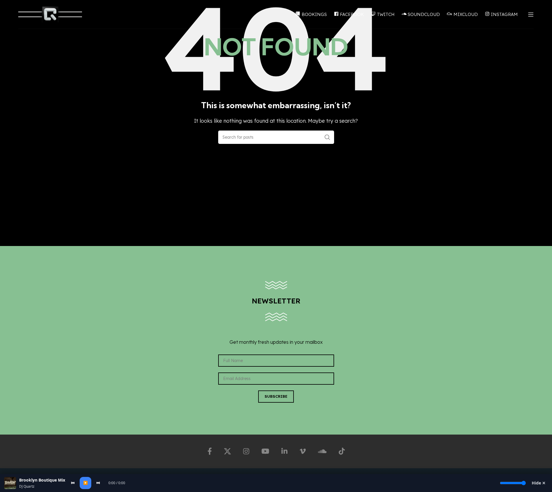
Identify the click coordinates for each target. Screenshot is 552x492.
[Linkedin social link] (284, 451)
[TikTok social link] (342, 451)
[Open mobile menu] (531, 14)
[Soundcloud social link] (322, 451)
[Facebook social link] (210, 451)
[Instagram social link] (246, 451)
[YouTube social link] (265, 451)
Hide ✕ (539, 483)
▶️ (85, 482)
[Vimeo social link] (302, 451)
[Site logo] (50, 14)
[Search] (327, 137)
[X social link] (227, 451)
